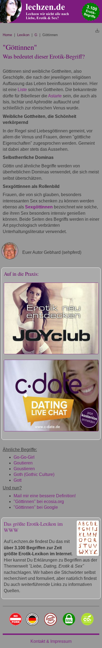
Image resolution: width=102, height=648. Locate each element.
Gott (17, 480)
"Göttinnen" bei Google (36, 507)
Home (7, 35)
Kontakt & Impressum (51, 641)
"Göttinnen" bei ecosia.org (39, 501)
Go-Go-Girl (24, 457)
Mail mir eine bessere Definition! (45, 495)
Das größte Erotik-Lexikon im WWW (33, 526)
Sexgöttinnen (39, 207)
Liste (22, 89)
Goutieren (23, 463)
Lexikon (23, 35)
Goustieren (24, 468)
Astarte (55, 96)
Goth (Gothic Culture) (34, 474)
